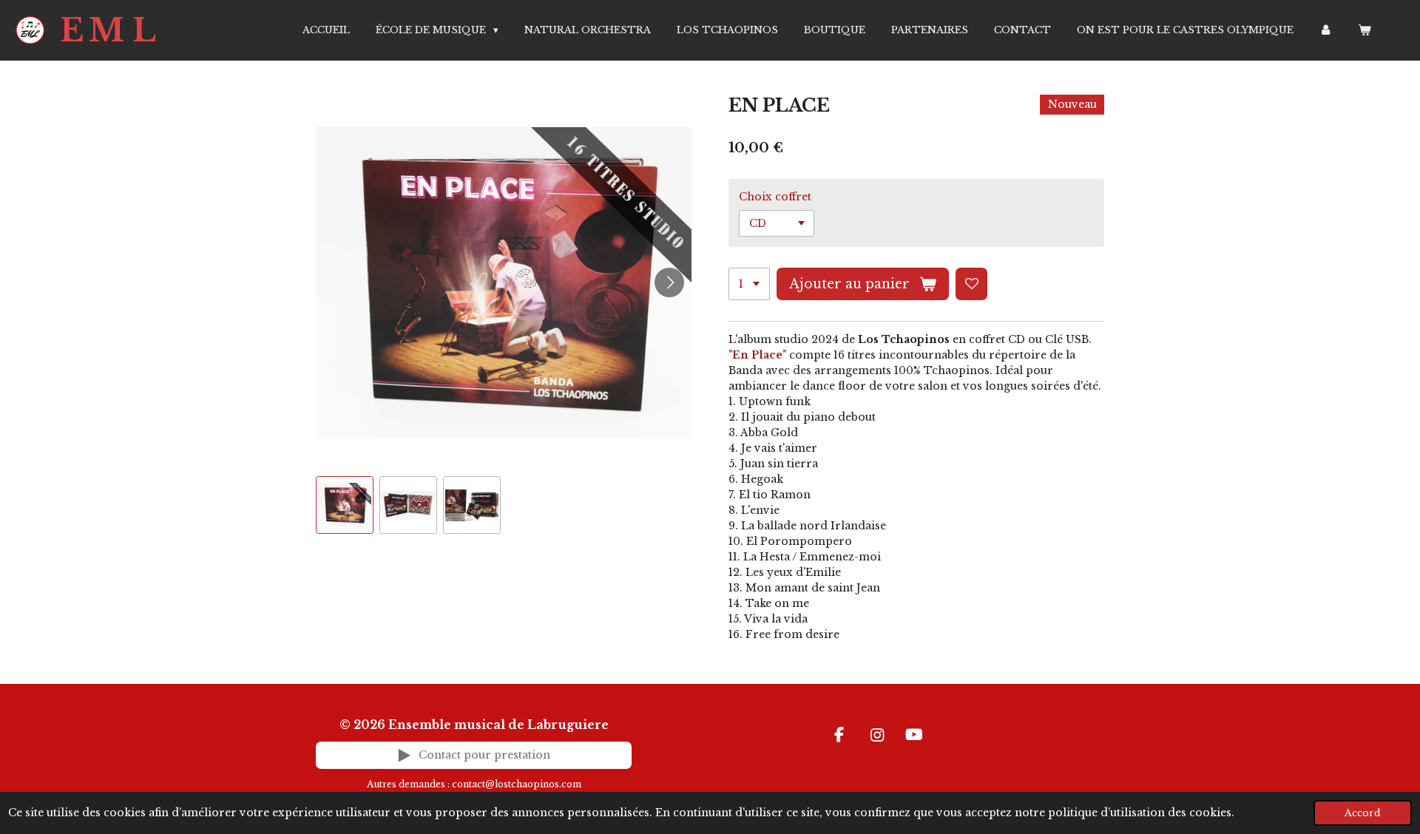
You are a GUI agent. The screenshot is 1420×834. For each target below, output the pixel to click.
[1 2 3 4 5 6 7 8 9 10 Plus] (749, 284)
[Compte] (1326, 30)
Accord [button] (1363, 812)
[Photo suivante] (669, 282)
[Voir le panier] (1365, 30)
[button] (344, 505)
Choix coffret (775, 196)
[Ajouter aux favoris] (972, 284)
